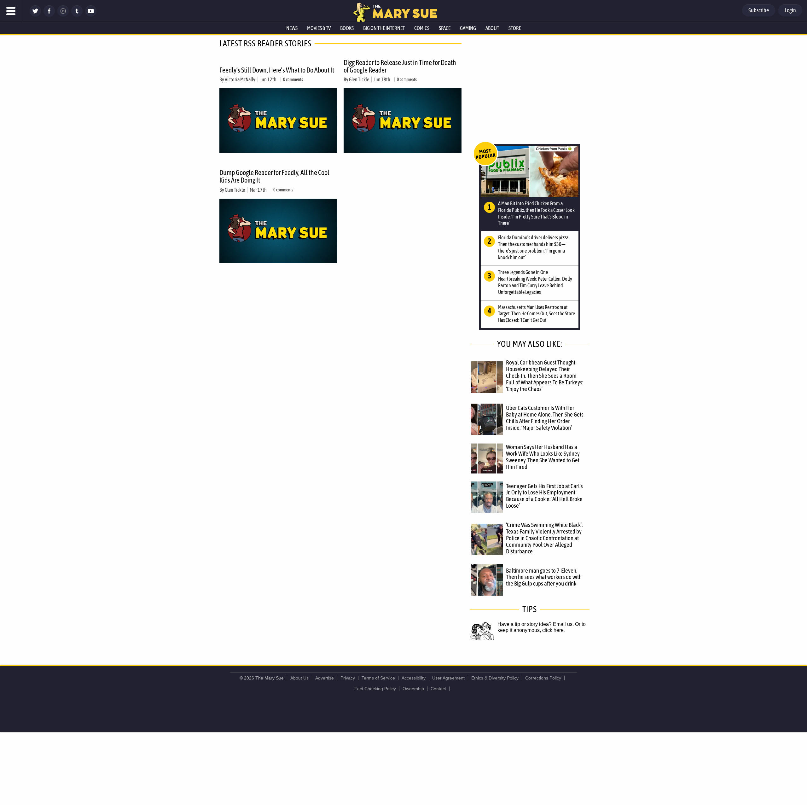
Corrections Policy (543, 677)
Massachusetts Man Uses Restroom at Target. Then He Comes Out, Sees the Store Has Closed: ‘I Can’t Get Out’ (536, 313)
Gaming (468, 28)
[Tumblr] (77, 15)
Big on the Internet (384, 28)
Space (444, 28)
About (492, 28)
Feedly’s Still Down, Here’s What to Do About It (276, 70)
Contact (438, 688)
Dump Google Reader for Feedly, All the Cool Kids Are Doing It (274, 176)
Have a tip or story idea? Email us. (535, 624)
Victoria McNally (240, 79)
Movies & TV (319, 28)
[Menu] (11, 11)
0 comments (293, 79)
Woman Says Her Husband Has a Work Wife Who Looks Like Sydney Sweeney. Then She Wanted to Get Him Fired (543, 456)
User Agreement (448, 677)
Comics (421, 28)
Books (347, 28)
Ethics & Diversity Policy (495, 677)
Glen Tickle (359, 79)
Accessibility (414, 677)
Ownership (413, 688)
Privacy (347, 677)
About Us (299, 677)
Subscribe (758, 10)
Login (790, 10)
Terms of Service (378, 677)
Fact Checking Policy (375, 688)
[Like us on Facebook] (49, 15)
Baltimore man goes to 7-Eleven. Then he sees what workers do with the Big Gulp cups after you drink (544, 577)
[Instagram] (63, 15)
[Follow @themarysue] (35, 15)
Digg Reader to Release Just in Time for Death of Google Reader (400, 66)
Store (514, 28)
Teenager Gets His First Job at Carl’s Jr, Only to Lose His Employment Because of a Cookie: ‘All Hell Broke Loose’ (544, 495)
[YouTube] (90, 15)
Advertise (324, 677)
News (292, 28)
